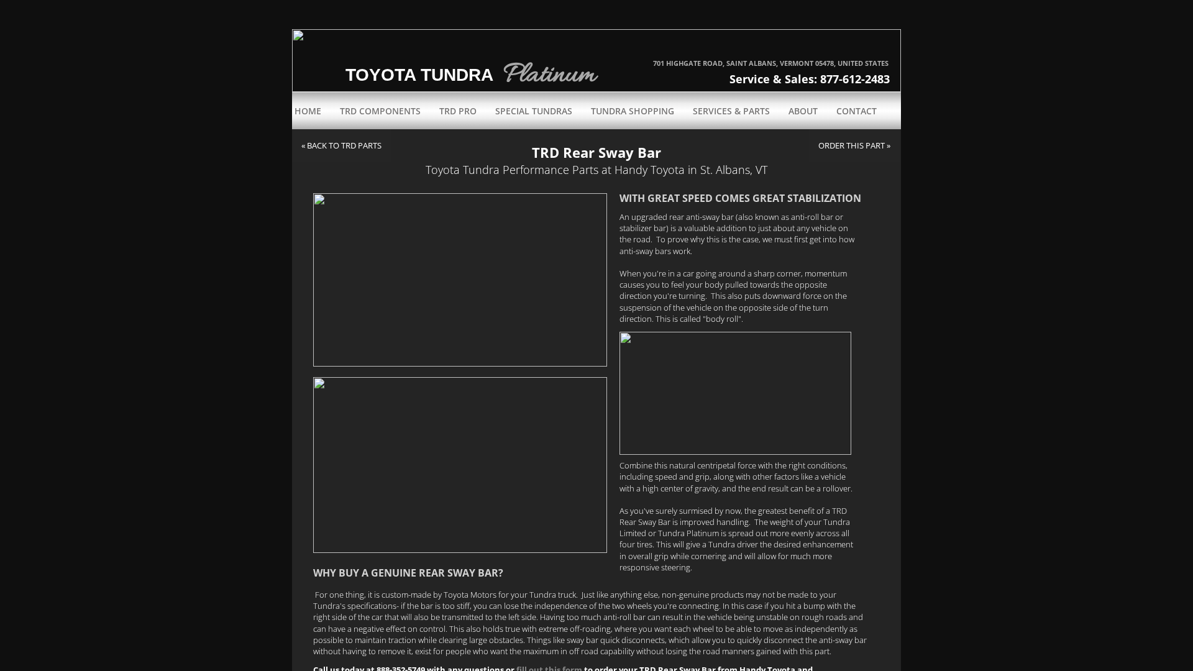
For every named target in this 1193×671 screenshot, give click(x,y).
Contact (856, 111)
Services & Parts (731, 111)
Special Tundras (533, 111)
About (803, 111)
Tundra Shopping (632, 111)
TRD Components (380, 111)
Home (308, 111)
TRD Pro (458, 111)
